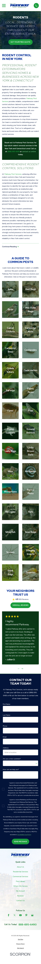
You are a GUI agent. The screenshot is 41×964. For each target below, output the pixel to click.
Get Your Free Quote (20, 42)
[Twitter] (14, 915)
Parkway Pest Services (12, 174)
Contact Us (20, 900)
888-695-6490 (28, 924)
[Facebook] (8, 915)
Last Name (6, 715)
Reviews (20, 896)
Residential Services (20, 872)
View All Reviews (20, 605)
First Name (6, 704)
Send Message (20, 841)
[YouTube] (20, 915)
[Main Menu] (4, 5)
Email (5, 737)
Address (6, 748)
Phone (5, 726)
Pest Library (20, 881)
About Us (20, 867)
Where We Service (20, 886)
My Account (20, 891)
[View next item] (22, 669)
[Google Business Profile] (32, 915)
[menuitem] (20, 939)
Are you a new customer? (12, 759)
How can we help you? (11, 770)
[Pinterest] (26, 915)
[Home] (19, 5)
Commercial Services (20, 876)
